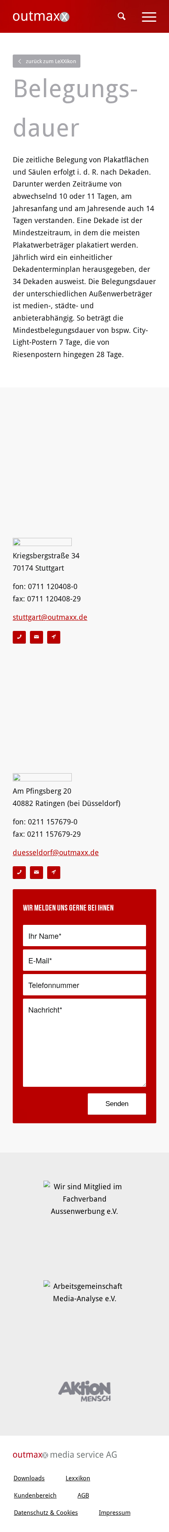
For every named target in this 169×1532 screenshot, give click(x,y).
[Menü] (145, 16)
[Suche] (122, 16)
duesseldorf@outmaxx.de (56, 852)
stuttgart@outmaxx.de (50, 617)
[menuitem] (122, 16)
